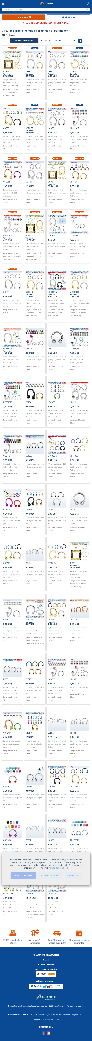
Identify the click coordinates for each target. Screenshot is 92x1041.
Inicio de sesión (88, 4)
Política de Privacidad (58, 868)
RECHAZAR (73, 875)
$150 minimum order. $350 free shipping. (46, 22)
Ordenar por (46, 41)
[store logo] (46, 3)
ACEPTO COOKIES (23, 875)
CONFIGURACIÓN (50, 875)
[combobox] (46, 9)
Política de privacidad (75, 1006)
